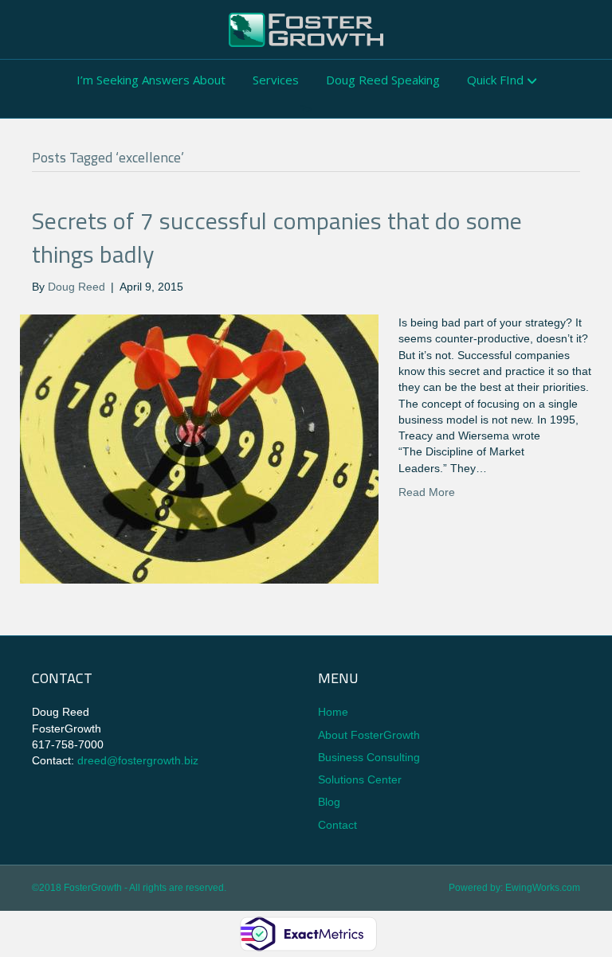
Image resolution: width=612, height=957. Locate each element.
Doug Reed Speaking (383, 80)
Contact (337, 824)
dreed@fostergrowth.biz (137, 760)
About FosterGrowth (369, 734)
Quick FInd (495, 80)
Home (333, 711)
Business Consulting (369, 757)
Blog (329, 801)
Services (276, 80)
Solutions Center (360, 779)
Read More (426, 492)
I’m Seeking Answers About (151, 80)
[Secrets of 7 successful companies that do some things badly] (199, 448)
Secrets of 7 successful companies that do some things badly (277, 237)
